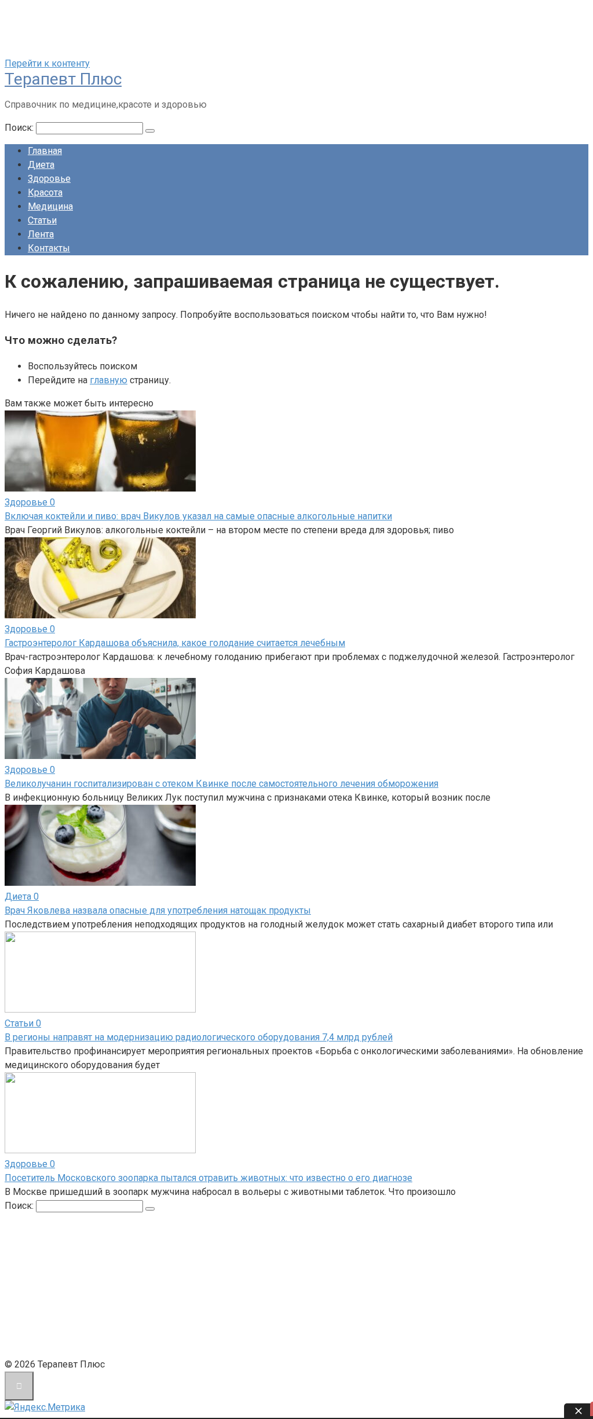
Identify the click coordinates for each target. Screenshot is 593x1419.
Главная (45, 150)
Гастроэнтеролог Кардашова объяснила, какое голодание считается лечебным (175, 642)
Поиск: (20, 127)
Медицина (50, 206)
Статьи (42, 220)
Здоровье (49, 178)
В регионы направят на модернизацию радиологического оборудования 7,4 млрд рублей (199, 1037)
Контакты (49, 248)
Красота (45, 192)
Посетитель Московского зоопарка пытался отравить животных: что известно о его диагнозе (208, 1177)
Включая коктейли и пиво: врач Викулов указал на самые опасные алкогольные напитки (198, 516)
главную (108, 380)
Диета (41, 164)
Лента (41, 234)
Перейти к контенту (47, 63)
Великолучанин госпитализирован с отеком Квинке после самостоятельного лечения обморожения (221, 783)
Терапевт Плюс (63, 79)
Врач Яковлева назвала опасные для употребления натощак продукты (158, 910)
